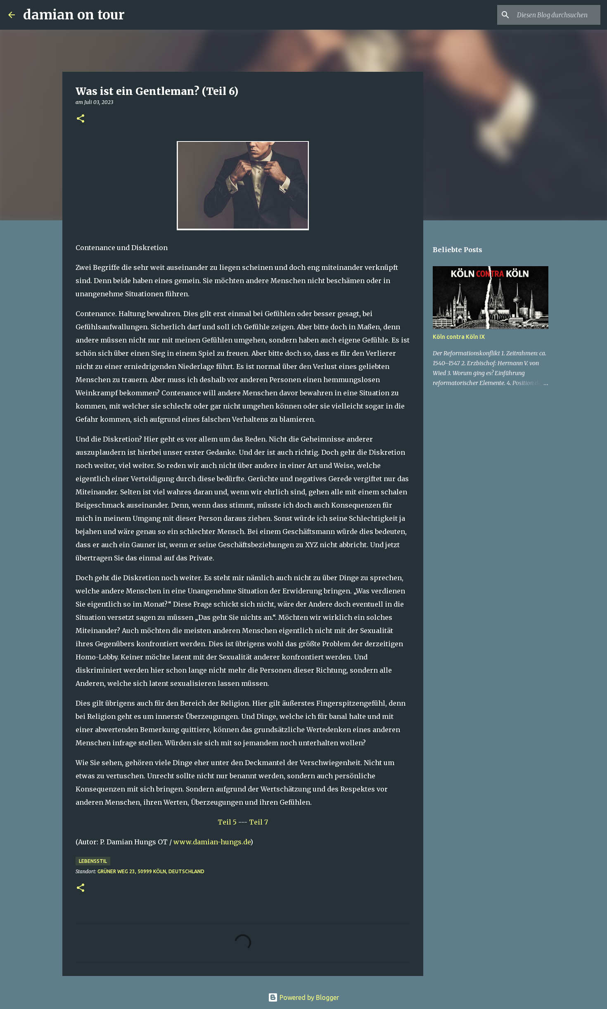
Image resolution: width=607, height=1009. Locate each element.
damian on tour (74, 15)
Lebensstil (93, 861)
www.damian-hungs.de (211, 842)
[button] (80, 119)
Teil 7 (258, 822)
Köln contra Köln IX (459, 336)
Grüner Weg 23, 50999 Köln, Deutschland (150, 871)
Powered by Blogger (308, 997)
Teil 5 (227, 822)
